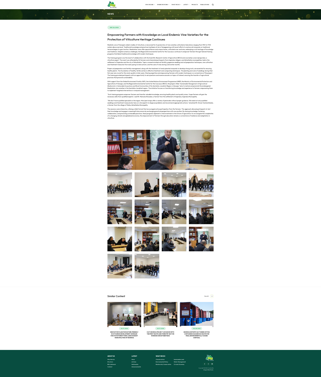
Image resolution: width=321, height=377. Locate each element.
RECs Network (111, 364)
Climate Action (160, 359)
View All (206, 296)
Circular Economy (179, 364)
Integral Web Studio (208, 369)
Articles (134, 362)
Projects (195, 4)
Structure (110, 362)
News (133, 359)
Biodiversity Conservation (163, 364)
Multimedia (135, 364)
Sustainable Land (179, 359)
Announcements (136, 367)
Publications (204, 4)
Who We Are (111, 359)
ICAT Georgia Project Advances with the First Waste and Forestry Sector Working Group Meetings (136, 334)
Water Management (180, 362)
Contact (109, 367)
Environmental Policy (162, 362)
